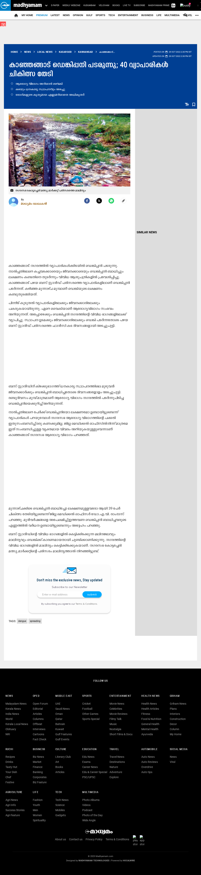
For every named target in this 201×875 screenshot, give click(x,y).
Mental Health (149, 729)
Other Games (90, 713)
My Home (27, 15)
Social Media (179, 749)
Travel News (117, 756)
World (9, 719)
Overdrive (147, 767)
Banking (38, 772)
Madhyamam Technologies (94, 860)
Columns (38, 719)
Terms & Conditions (86, 603)
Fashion (38, 799)
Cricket (86, 703)
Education (89, 749)
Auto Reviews (149, 761)
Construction (178, 719)
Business (147, 15)
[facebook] (87, 201)
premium (42, 15)
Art (57, 761)
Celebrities (116, 708)
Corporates (40, 777)
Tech (58, 792)
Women (37, 815)
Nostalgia (115, 729)
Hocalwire (129, 860)
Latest (55, 15)
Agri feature (12, 815)
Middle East (63, 696)
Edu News (88, 756)
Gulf (89, 15)
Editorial (38, 708)
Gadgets (60, 815)
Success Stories (15, 810)
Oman (59, 713)
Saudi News (62, 708)
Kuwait (59, 729)
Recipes (10, 756)
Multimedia (172, 15)
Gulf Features (63, 734)
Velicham (104, 5)
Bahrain (60, 724)
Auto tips (146, 772)
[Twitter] (99, 201)
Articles (37, 713)
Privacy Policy (94, 839)
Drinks (9, 761)
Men (35, 810)
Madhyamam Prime (158, 5)
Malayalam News (15, 703)
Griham (175, 696)
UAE (57, 703)
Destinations (117, 761)
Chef (8, 777)
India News (12, 713)
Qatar (58, 719)
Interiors (175, 713)
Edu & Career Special (94, 772)
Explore (114, 777)
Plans (173, 708)
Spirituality (39, 820)
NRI (7, 734)
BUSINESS (39, 749)
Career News (90, 767)
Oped (36, 696)
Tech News (62, 799)
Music (113, 724)
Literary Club (63, 756)
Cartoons (38, 734)
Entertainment (128, 15)
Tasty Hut (11, 767)
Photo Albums (91, 799)
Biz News (38, 756)
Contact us (75, 839)
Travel (114, 749)
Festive (9, 782)
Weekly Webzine (71, 5)
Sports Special (91, 719)
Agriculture (14, 792)
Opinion (78, 15)
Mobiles (60, 810)
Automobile (149, 749)
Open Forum (40, 703)
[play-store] (136, 840)
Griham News (178, 703)
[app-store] (143, 840)
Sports (100, 15)
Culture (61, 749)
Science (60, 805)
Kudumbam (89, 5)
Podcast (87, 810)
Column (174, 729)
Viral (172, 761)
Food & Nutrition (151, 719)
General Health (150, 724)
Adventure (116, 772)
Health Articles (150, 708)
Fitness (145, 713)
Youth (36, 805)
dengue (22, 621)
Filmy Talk (116, 719)
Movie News (117, 703)
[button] (5, 5)
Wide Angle (89, 820)
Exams (86, 761)
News (66, 15)
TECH (111, 15)
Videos (86, 805)
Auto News (148, 756)
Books (116, 5)
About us (60, 839)
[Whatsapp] (111, 201)
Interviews (39, 729)
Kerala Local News (16, 724)
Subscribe (139, 5)
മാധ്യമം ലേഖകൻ (34, 203)
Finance (37, 767)
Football (87, 708)
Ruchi (9, 749)
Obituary (10, 729)
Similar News (147, 232)
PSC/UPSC (88, 777)
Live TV (127, 5)
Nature (114, 767)
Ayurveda (147, 734)
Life (158, 15)
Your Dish (11, 772)
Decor (173, 724)
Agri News (11, 799)
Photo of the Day (92, 815)
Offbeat (37, 724)
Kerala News (13, 708)
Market (37, 761)
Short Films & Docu (121, 734)
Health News (150, 696)
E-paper (55, 5)
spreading (35, 621)
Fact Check (39, 739)
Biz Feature (40, 782)
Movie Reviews (118, 713)
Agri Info (10, 805)
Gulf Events (62, 739)
